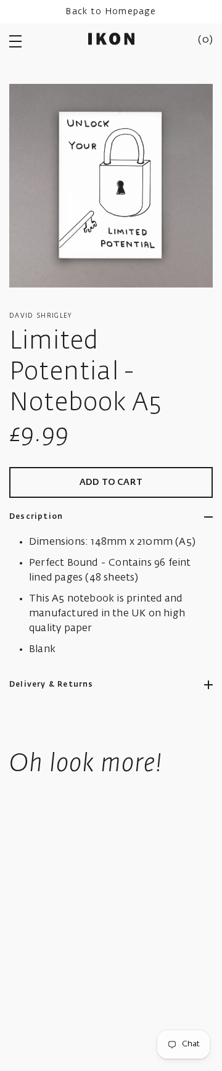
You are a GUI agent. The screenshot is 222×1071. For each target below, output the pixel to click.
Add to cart (111, 482)
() (205, 40)
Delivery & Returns (51, 684)
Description (36, 517)
